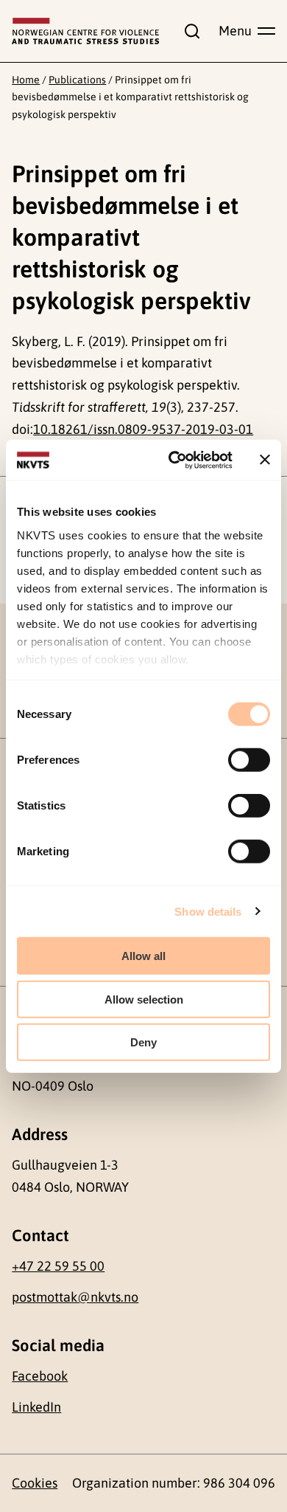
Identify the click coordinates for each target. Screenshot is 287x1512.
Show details (207, 911)
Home (26, 80)
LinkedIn (36, 1407)
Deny (143, 1042)
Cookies (34, 1483)
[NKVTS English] (85, 31)
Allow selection (143, 999)
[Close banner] (265, 460)
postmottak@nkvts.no (75, 1297)
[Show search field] (188, 31)
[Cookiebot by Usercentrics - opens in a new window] (174, 459)
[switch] (249, 760)
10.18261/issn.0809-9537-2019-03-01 (143, 429)
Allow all (143, 956)
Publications (77, 80)
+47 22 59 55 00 (58, 1266)
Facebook (40, 1376)
